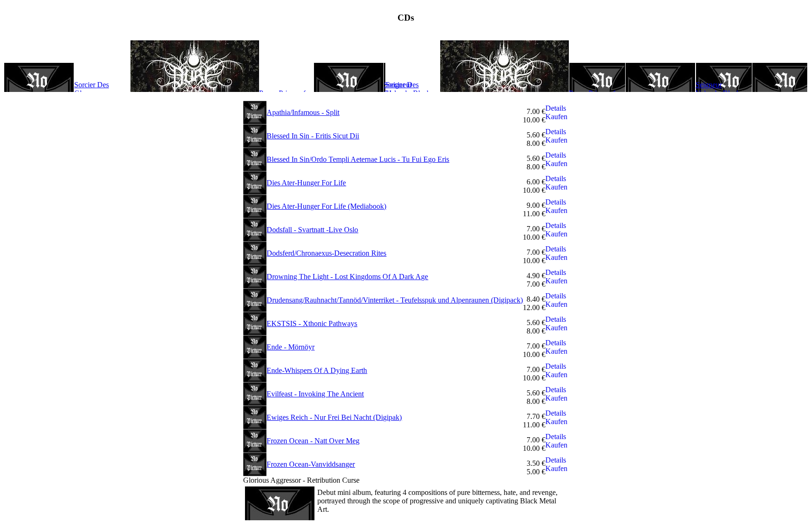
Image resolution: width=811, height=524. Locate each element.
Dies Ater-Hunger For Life (306, 183)
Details (555, 108)
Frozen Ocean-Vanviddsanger (311, 464)
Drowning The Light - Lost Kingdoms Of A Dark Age (347, 277)
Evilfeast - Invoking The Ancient (315, 394)
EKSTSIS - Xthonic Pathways (312, 323)
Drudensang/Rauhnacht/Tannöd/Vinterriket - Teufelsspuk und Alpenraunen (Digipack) (395, 300)
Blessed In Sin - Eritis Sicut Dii (313, 136)
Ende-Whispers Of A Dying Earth (317, 370)
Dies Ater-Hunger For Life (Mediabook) (326, 206)
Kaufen (556, 117)
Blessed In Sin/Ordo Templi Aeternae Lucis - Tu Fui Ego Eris (358, 159)
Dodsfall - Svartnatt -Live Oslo (312, 230)
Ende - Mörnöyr (290, 347)
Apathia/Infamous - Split (303, 112)
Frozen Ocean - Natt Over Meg (313, 441)
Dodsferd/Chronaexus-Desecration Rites (326, 253)
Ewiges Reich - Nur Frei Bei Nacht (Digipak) (334, 417)
